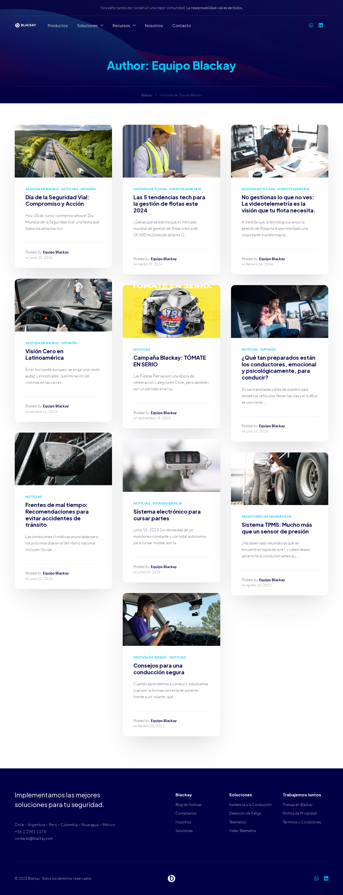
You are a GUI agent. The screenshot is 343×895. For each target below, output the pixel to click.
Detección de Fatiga (245, 813)
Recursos (121, 25)
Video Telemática (242, 830)
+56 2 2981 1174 (30, 831)
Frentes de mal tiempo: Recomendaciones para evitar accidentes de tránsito (57, 514)
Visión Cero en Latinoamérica (44, 354)
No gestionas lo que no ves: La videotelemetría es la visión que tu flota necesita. (278, 203)
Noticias (69, 189)
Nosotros (154, 25)
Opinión (88, 189)
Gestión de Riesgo (42, 189)
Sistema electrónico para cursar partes (167, 514)
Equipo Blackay (56, 252)
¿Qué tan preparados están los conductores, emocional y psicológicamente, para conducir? (279, 367)
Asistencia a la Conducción (250, 804)
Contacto (181, 25)
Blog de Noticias (189, 804)
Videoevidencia (167, 503)
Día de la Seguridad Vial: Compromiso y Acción (57, 200)
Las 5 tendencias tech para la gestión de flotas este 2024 (169, 203)
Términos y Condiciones (302, 822)
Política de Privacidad (300, 813)
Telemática (237, 822)
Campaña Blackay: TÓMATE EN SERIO (169, 360)
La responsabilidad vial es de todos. (215, 7)
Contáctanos (186, 813)
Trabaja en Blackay (298, 804)
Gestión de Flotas (150, 189)
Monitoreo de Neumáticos (267, 516)
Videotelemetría (185, 189)
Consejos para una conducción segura (158, 668)
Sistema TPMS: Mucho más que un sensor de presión (277, 528)
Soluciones (87, 25)
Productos (58, 25)
